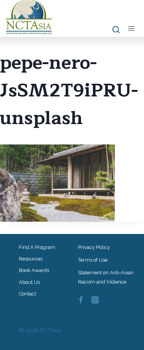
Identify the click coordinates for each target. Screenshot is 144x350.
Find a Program (37, 247)
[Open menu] (131, 28)
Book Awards (34, 270)
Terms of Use (93, 260)
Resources (31, 259)
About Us (29, 282)
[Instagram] (95, 299)
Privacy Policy (94, 247)
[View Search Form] (112, 30)
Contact (27, 294)
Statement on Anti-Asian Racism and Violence (106, 277)
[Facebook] (81, 299)
